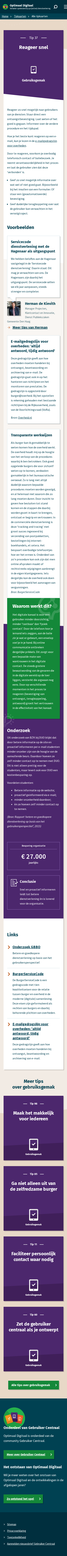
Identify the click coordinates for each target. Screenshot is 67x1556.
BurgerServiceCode (28, 973)
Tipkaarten (20, 16)
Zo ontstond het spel (20, 1499)
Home (5, 16)
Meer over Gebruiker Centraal (26, 1454)
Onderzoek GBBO (26, 947)
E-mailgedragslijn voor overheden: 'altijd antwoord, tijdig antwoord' (30, 1031)
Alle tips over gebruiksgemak (30, 1385)
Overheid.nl (25, 417)
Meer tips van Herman (30, 327)
